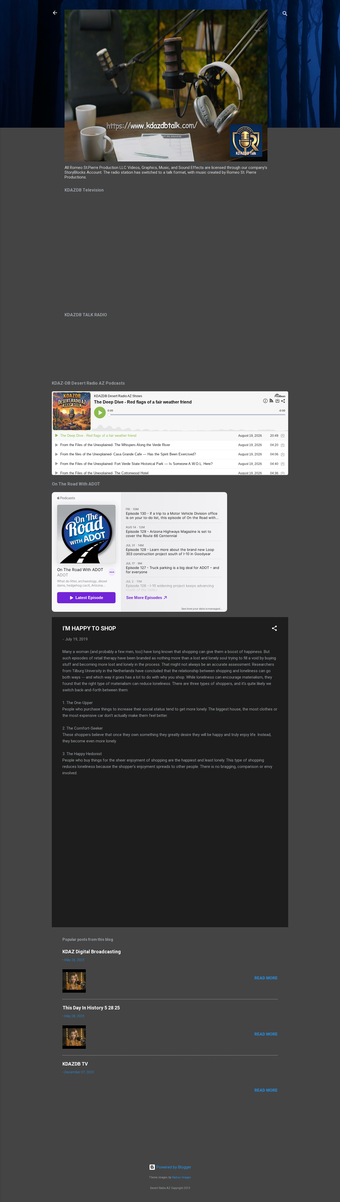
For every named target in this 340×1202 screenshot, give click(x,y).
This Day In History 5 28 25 (91, 1007)
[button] (274, 629)
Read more (266, 978)
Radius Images (181, 1177)
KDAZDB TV (75, 1064)
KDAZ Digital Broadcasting (91, 951)
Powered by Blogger (173, 1167)
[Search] (285, 14)
